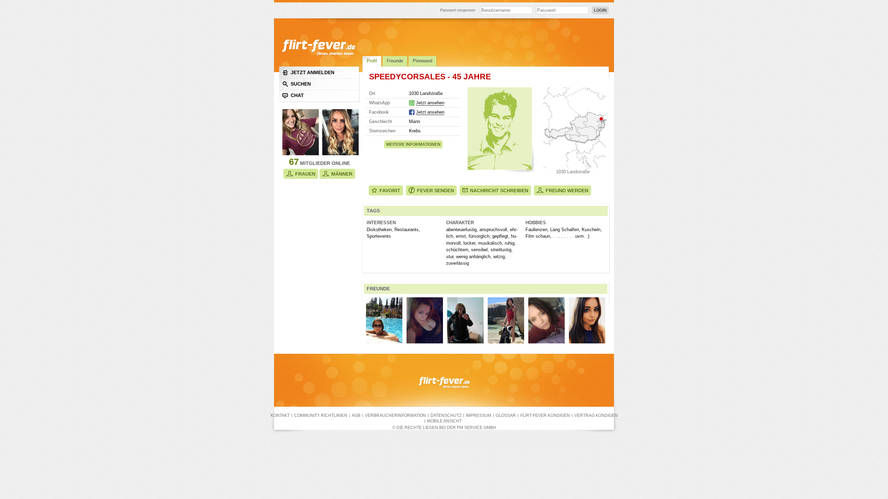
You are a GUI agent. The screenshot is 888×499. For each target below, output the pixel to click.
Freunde (395, 60)
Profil (372, 60)
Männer (341, 174)
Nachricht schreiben (499, 190)
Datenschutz (445, 415)
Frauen (305, 174)
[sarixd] (546, 320)
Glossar (506, 415)
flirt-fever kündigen (545, 415)
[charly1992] (506, 320)
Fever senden (435, 190)
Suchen (301, 84)
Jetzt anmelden (312, 72)
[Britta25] (384, 320)
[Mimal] (425, 320)
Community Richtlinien (320, 415)
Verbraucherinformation (395, 415)
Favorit (389, 190)
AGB (356, 415)
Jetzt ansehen (430, 102)
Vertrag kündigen (596, 415)
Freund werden (567, 190)
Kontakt (280, 415)
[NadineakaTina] (465, 320)
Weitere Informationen (413, 144)
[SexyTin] (587, 320)
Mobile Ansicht (444, 421)
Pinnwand (422, 60)
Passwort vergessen (457, 10)
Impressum (478, 415)
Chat (297, 95)
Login (600, 10)
